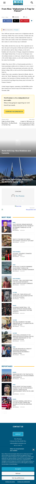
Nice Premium (20, 196)
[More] (31, 20)
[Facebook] (13, 200)
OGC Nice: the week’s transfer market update (22, 254)
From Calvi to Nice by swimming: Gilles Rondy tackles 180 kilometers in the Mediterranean (23, 268)
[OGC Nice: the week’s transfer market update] (6, 254)
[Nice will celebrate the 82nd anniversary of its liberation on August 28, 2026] (6, 323)
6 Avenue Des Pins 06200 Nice (18, 441)
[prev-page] (3, 360)
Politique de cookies (10, 481)
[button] (33, 449)
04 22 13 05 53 (18, 445)
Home (3, 17)
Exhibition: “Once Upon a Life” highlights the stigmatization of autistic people (22, 296)
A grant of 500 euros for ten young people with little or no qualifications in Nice (26, 123)
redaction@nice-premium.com (18, 443)
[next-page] (5, 360)
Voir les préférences (18, 478)
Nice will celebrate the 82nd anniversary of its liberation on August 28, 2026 (23, 323)
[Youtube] (22, 200)
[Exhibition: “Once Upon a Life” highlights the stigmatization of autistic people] (6, 295)
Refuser (18, 473)
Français (16, 29)
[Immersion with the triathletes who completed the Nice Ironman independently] (6, 375)
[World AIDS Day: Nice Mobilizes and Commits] (18, 142)
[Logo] (18, 2)
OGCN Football (17, 251)
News (7, 17)
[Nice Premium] (13, 196)
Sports (14, 305)
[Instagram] (16, 200)
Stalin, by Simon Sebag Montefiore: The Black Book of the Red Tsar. (9, 123)
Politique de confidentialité (23, 481)
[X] (19, 200)
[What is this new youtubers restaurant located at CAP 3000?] (6, 240)
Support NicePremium (14, 111)
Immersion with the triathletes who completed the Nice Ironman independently (23, 376)
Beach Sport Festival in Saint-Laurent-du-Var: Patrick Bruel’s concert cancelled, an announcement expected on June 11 (23, 389)
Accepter (18, 469)
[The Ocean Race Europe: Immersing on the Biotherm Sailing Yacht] (18, 171)
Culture (15, 292)
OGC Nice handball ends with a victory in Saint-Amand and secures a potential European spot (22, 403)
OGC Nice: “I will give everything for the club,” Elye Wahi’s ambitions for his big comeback (23, 282)
